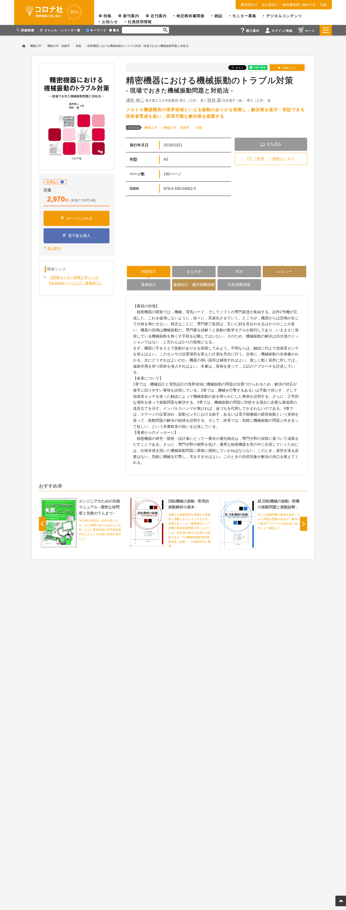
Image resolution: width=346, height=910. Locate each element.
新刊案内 (131, 16)
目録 (323, 5)
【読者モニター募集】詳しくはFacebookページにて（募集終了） (76, 280)
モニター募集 (244, 16)
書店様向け (249, 5)
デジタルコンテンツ (284, 16)
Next (303, 524)
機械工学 (35, 46)
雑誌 (218, 16)
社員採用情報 (140, 22)
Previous (42, 524)
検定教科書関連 (191, 16)
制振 (78, 46)
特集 (108, 16)
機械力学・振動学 (58, 46)
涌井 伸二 (135, 100)
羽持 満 (214, 100)
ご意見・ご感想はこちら (274, 159)
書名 (116, 30)
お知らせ (110, 22)
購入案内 (54, 248)
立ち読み (274, 144)
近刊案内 (159, 16)
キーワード (98, 30)
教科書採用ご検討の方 (299, 5)
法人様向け (270, 5)
